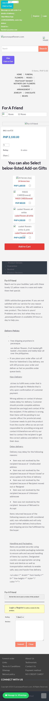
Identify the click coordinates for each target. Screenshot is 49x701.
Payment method (33, 670)
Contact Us (30, 666)
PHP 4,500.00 (19, 220)
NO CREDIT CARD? (34, 674)
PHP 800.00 (20, 203)
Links (4, 662)
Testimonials (31, 662)
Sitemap (6, 670)
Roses (29, 78)
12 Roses (22, 114)
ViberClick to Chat (8, 59)
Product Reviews (15, 273)
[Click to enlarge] (24, 178)
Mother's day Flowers (24, 84)
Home (19, 74)
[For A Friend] (31, 124)
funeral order (8, 659)
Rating (7, 617)
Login (45, 16)
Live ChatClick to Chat (7, 4)
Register (36, 16)
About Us (29, 659)
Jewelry (18, 93)
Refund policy (8, 674)
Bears (25, 96)
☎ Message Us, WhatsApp (16, 695)
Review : (8, 621)
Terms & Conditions (11, 666)
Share (5, 156)
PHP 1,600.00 (19, 186)
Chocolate (30, 93)
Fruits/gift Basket (24, 81)
